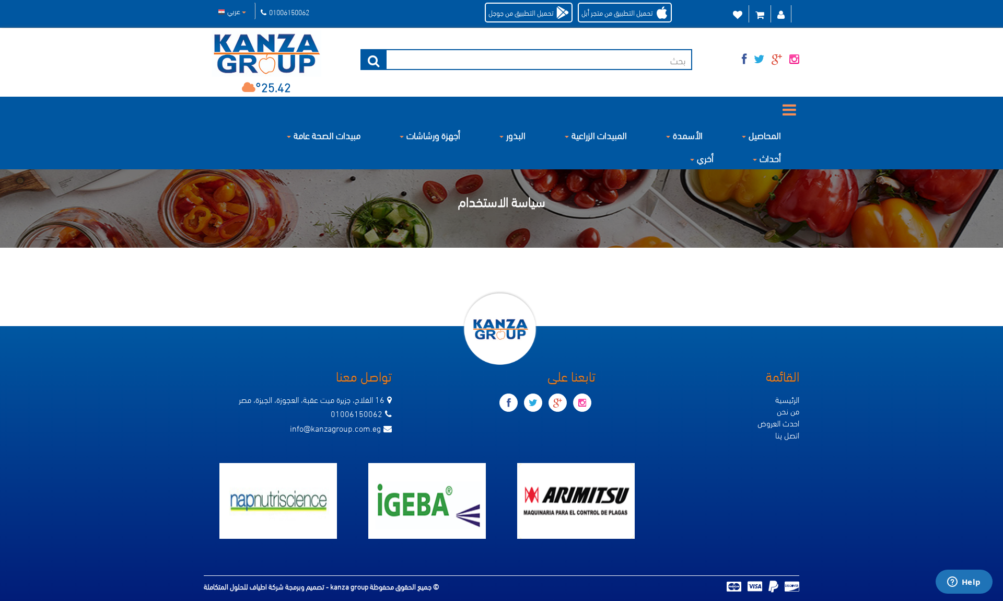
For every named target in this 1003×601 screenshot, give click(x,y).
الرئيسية (787, 399)
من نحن (788, 410)
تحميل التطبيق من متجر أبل (617, 12)
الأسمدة (688, 134)
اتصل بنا (787, 434)
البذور (516, 134)
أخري (705, 157)
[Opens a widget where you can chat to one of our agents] (964, 583)
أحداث (770, 157)
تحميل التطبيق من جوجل (521, 12)
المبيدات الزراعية (599, 134)
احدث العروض (778, 422)
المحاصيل (765, 134)
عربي (234, 10)
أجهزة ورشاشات (433, 134)
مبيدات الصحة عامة (327, 134)
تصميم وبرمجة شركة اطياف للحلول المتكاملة (265, 586)
